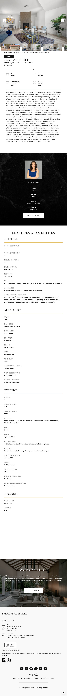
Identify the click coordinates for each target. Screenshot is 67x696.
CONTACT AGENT (33, 215)
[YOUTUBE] (40, 668)
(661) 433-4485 (33, 197)
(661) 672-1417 (12, 630)
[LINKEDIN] (31, 668)
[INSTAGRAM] (45, 668)
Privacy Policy (42, 688)
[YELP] (36, 668)
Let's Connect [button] (33, 590)
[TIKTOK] (26, 668)
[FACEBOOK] (21, 668)
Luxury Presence (47, 678)
